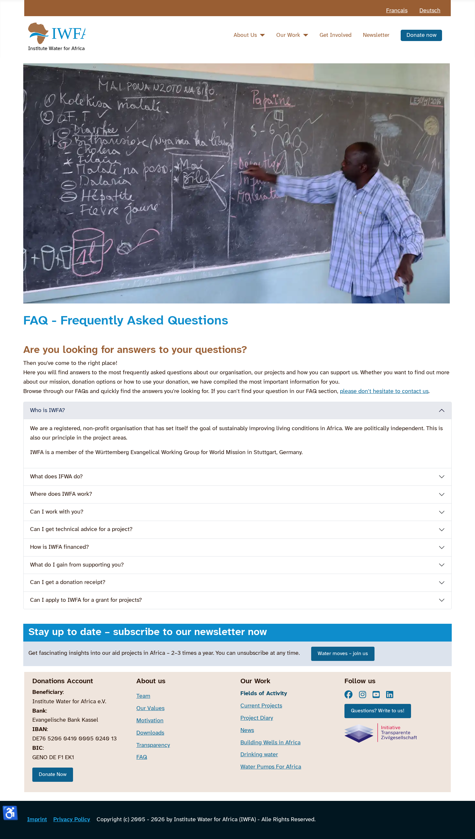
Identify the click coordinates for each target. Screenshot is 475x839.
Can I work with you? (56, 512)
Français (396, 11)
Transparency (153, 745)
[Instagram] (362, 694)
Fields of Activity (263, 694)
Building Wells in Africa (270, 743)
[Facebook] (348, 694)
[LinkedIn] (389, 694)
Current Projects (261, 706)
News (247, 730)
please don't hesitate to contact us (384, 391)
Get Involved (336, 35)
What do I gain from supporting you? (77, 565)
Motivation (150, 721)
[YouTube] (376, 694)
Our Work (288, 35)
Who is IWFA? (47, 411)
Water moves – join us (343, 653)
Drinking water (259, 755)
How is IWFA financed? (59, 547)
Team (143, 696)
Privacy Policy (71, 820)
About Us (245, 35)
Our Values (150, 709)
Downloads (150, 733)
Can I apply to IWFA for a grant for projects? (86, 600)
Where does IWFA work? (61, 494)
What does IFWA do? (56, 477)
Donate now (421, 35)
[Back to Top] (463, 826)
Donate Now (53, 774)
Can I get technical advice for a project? (81, 529)
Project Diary (256, 718)
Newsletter (376, 35)
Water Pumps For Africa (270, 767)
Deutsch (429, 11)
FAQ (141, 757)
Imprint (37, 820)
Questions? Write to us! (378, 711)
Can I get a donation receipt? (67, 582)
